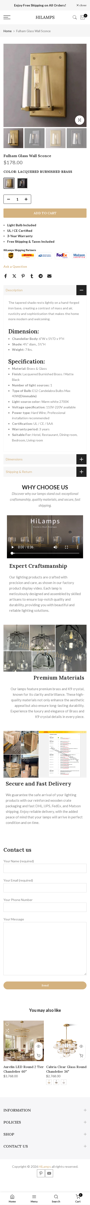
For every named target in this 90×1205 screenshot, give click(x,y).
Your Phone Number (18, 900)
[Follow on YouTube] (49, 1173)
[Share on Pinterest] (23, 276)
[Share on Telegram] (41, 276)
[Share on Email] (49, 276)
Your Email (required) (18, 880)
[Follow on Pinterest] (41, 1173)
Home (7, 31)
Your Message (13, 919)
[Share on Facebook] (5, 276)
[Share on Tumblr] (32, 276)
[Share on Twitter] (14, 276)
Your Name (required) (18, 861)
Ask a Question (15, 266)
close (83, 5)
